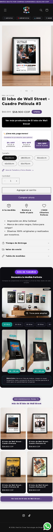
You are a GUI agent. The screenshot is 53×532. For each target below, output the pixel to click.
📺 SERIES (37, 18)
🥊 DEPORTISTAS (23, 18)
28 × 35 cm (18, 324)
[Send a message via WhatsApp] (47, 526)
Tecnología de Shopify (35, 527)
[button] (5, 10)
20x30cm (9, 158)
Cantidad (6, 176)
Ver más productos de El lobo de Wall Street (27, 122)
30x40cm (41, 158)
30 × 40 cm (29, 324)
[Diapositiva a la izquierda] (21, 91)
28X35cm (25, 158)
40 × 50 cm (41, 324)
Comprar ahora (26, 197)
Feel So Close (21, 527)
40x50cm (9, 164)
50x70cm (25, 164)
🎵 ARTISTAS (8, 18)
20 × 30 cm (7, 324)
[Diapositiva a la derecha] (32, 91)
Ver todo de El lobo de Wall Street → (26, 499)
